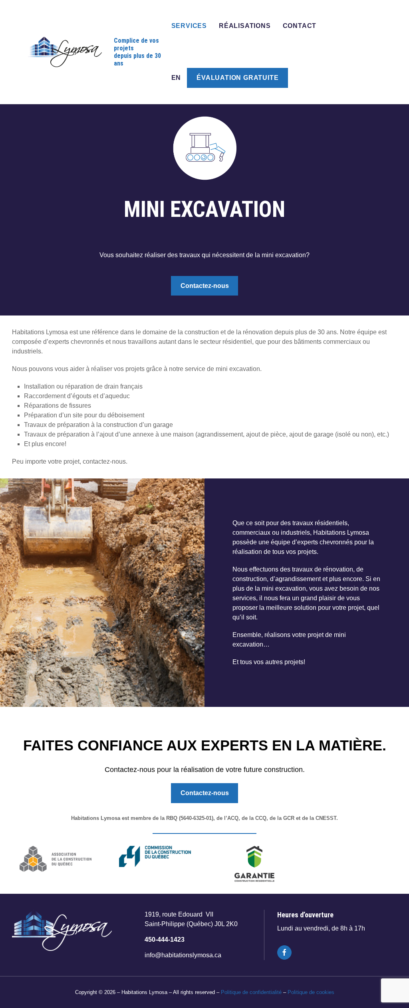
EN (176, 77)
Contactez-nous (205, 285)
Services (189, 25)
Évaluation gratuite (237, 77)
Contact (300, 25)
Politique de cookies (311, 992)
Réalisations (245, 25)
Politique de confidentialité (251, 992)
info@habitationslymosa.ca (183, 955)
